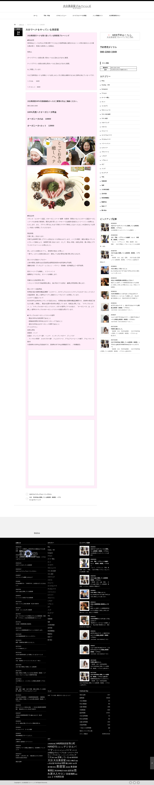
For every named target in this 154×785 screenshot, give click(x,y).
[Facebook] (138, 782)
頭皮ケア (104, 206)
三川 (49, 757)
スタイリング (105, 122)
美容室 (60, 766)
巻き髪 (51, 763)
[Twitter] (134, 782)
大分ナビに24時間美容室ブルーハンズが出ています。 (29, 630)
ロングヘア (105, 172)
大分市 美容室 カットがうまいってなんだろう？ (124, 293)
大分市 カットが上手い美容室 (24, 609)
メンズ (103, 168)
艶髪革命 (104, 202)
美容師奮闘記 (105, 198)
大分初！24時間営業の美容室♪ (23, 624)
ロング (73, 755)
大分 (50, 760)
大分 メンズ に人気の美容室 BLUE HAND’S (27, 603)
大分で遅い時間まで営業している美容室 (26, 666)
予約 (103, 177)
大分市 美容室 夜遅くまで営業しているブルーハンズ (29, 654)
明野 (63, 763)
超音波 (71, 771)
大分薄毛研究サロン (114, 15)
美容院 (65, 771)
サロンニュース (106, 110)
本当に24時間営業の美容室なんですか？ (122, 280)
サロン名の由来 (106, 114)
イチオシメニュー (61, 15)
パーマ (68, 750)
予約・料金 (47, 15)
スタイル (104, 126)
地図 (103, 185)
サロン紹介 (105, 118)
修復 (56, 757)
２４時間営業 (57, 777)
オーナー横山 (105, 97)
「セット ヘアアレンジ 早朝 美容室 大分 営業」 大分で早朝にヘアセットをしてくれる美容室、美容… (120, 244)
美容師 (68, 767)
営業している (63, 757)
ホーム (35, 15)
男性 (54, 767)
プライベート (105, 152)
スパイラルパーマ (107, 135)
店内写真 (104, 193)
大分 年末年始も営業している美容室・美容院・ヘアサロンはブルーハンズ (45, 499)
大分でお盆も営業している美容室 (24, 591)
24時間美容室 (62, 743)
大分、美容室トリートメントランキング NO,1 (28, 660)
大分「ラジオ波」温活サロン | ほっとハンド (59, 695)
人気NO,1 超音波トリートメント (24, 741)
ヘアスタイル (55, 755)
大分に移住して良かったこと (119, 268)
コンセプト (105, 106)
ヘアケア (104, 156)
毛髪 (73, 763)
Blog (103, 81)
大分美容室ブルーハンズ (77, 5)
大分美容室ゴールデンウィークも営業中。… (123, 230)
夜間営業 (75, 757)
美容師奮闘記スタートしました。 (24, 735)
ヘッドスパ (63, 755)
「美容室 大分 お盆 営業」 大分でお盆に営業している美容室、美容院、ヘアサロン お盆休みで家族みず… (120, 260)
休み (53, 757)
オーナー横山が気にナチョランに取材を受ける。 (28, 723)
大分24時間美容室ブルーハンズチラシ (25, 636)
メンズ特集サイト (98, 15)
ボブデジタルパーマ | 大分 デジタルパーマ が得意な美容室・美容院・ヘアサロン (100, 635)
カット (103, 101)
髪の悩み (104, 210)
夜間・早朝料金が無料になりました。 (25, 642)
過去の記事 (18, 761)
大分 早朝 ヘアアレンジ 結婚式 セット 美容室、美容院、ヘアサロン (100, 563)
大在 (68, 761)
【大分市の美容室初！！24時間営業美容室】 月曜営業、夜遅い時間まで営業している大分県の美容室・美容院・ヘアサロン (31, 699)
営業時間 (104, 181)
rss (130, 782)
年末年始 (57, 763)
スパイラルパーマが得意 (79, 15)
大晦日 (72, 760)
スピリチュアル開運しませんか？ (24, 577)
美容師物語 (59, 771)
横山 (67, 763)
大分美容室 (59, 760)
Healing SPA (106, 85)
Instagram (105, 89)
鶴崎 (73, 774)
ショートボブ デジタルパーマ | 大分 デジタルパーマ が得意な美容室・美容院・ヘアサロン (100, 649)
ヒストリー (105, 147)
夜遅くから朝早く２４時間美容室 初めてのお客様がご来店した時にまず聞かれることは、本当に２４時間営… (125, 285)
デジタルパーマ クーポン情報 (24, 729)
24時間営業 (51, 744)
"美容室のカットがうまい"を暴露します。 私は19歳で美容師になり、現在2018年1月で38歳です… (95, 625)
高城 (68, 774)
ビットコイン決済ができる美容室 (24, 597)
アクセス (104, 93)
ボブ (103, 164)
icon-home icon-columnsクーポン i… (122, 310)
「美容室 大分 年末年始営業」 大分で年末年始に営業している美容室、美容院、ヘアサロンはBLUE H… (125, 333)
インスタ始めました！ (21, 648)
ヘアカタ (63, 753)
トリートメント (106, 143)
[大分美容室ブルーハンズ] (28, 558)
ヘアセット (105, 160)
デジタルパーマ (106, 139)
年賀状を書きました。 (117, 329)
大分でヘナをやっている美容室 (24, 565)
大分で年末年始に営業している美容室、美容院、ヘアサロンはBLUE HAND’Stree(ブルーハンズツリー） (125, 344)
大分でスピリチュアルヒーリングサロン (40, 494)
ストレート (105, 131)
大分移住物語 (105, 189)
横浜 (70, 763)
